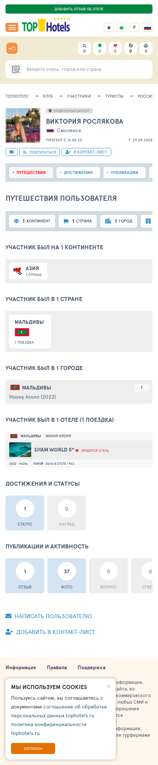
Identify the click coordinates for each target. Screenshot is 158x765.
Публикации (124, 172)
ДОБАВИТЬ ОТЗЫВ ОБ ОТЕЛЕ (79, 8)
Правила (57, 667)
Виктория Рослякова (84, 121)
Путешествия (31, 172)
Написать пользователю (52, 616)
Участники (79, 96)
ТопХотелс (17, 96)
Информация (21, 667)
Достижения (78, 172)
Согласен (33, 748)
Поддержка (91, 667)
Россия (146, 96)
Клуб (48, 96)
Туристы (114, 96)
